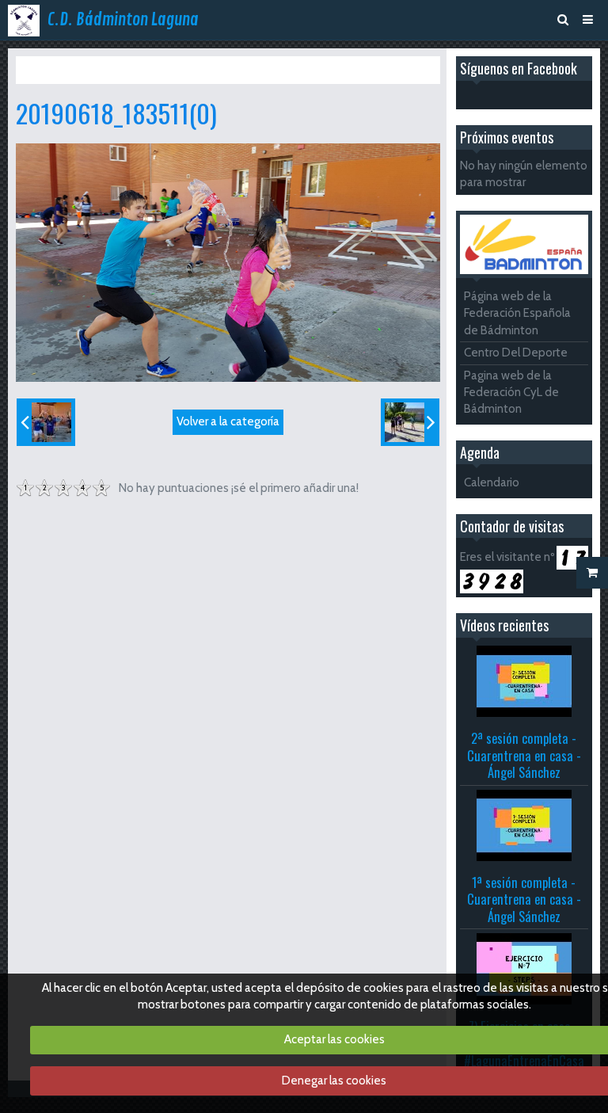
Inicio (52, 69)
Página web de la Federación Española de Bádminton (517, 313)
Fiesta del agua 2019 (217, 69)
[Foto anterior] (46, 422)
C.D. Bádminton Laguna (123, 20)
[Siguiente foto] (410, 422)
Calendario (491, 482)
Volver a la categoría (228, 421)
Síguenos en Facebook (518, 68)
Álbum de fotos (117, 69)
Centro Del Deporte (516, 352)
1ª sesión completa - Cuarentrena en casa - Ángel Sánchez (524, 899)
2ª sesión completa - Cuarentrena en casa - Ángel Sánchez (524, 755)
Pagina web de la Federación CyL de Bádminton (511, 392)
